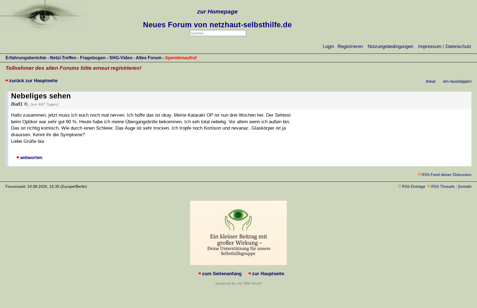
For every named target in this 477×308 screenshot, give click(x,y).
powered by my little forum (239, 283)
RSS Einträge (413, 186)
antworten (31, 157)
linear (431, 81)
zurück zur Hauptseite (33, 80)
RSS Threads (443, 186)
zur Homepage (217, 11)
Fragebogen (93, 57)
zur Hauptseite (268, 273)
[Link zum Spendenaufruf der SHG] (238, 263)
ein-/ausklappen (457, 81)
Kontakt (464, 186)
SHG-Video (120, 57)
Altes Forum (148, 57)
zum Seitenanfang (222, 273)
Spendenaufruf (181, 57)
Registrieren (350, 46)
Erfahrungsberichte (26, 57)
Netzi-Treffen (63, 57)
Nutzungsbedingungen (390, 46)
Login (328, 46)
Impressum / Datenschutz (444, 46)
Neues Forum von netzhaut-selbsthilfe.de (217, 25)
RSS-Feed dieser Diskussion (446, 174)
